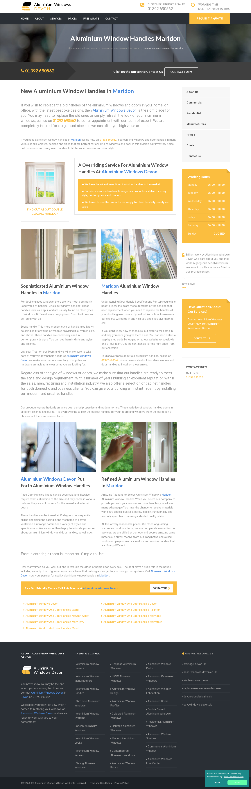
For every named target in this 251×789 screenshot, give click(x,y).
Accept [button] (237, 782)
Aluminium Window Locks (87, 740)
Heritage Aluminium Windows (122, 728)
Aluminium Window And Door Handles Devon (130, 603)
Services (56, 18)
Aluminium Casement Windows (160, 678)
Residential (194, 113)
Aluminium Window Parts (158, 666)
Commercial (194, 102)
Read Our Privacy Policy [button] (234, 777)
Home (24, 18)
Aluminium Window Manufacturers (87, 678)
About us (192, 92)
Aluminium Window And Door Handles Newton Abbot (57, 615)
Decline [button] (217, 782)
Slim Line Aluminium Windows (87, 703)
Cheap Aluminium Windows (86, 728)
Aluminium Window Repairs (87, 753)
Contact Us (160, 588)
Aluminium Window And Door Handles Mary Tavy (55, 622)
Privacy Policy (121, 783)
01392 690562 (160, 8)
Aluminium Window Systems (87, 716)
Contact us (194, 156)
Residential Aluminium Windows (160, 724)
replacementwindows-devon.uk (202, 688)
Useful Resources (198, 653)
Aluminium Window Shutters (158, 736)
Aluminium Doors (158, 701)
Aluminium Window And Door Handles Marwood (132, 615)
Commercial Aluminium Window (161, 748)
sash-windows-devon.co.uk (200, 672)
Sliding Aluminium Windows (86, 765)
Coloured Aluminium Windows (123, 716)
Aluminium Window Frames (87, 666)
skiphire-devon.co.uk (196, 680)
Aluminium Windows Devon (42, 603)
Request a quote (210, 18)
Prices (72, 18)
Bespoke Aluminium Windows (123, 666)
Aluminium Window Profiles (122, 703)
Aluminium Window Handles (87, 691)
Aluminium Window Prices (122, 765)
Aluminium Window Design (122, 691)
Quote (190, 145)
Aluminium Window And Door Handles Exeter (52, 609)
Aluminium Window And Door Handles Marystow (132, 622)
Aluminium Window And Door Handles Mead (52, 628)
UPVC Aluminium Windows (121, 678)
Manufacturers (196, 124)
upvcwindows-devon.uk (198, 704)
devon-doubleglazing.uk (198, 696)
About (39, 18)
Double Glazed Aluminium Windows (158, 711)
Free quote (91, 18)
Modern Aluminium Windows (122, 740)
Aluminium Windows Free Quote (159, 761)
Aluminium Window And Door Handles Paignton (131, 609)
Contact (111, 18)
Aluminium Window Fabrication (158, 691)
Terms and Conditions (100, 783)
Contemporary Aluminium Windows (122, 753)
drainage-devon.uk (195, 664)
